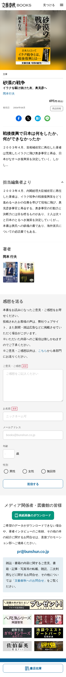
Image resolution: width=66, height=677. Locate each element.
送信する (33, 484)
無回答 (51, 471)
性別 (5, 465)
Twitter (28, 118)
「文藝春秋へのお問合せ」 (29, 580)
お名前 (7, 408)
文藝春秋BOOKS (16, 5)
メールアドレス (12, 427)
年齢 (5, 446)
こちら (42, 350)
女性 (31, 471)
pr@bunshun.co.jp (33, 552)
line (47, 118)
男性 (12, 471)
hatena (38, 118)
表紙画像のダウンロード (35, 515)
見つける (49, 5)
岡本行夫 (9, 93)
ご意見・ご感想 (12, 366)
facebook (19, 118)
